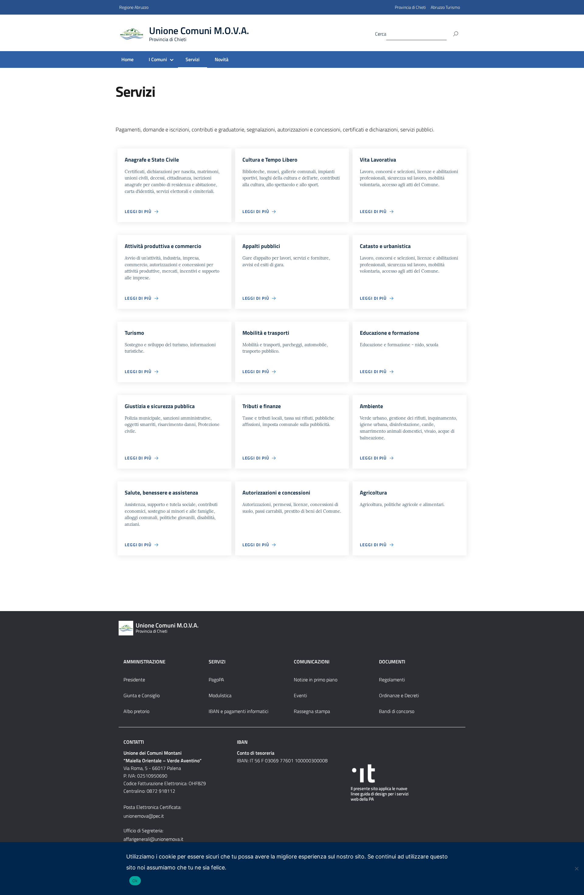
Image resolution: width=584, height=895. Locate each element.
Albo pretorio (136, 711)
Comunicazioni (311, 661)
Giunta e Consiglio (141, 695)
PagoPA (216, 679)
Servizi (193, 59)
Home (127, 59)
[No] (576, 868)
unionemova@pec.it (143, 816)
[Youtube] (345, 33)
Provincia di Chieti (410, 7)
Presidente (134, 679)
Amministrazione (144, 661)
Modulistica (220, 695)
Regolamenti (392, 679)
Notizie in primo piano (315, 679)
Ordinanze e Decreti (399, 695)
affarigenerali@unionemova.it (153, 839)
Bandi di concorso (396, 711)
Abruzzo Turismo (445, 7)
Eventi (300, 695)
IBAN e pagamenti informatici (238, 711)
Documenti (392, 661)
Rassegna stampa (312, 711)
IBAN (242, 742)
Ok (135, 880)
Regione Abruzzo (133, 7)
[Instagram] (332, 33)
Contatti (133, 742)
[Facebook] (320, 33)
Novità (221, 59)
